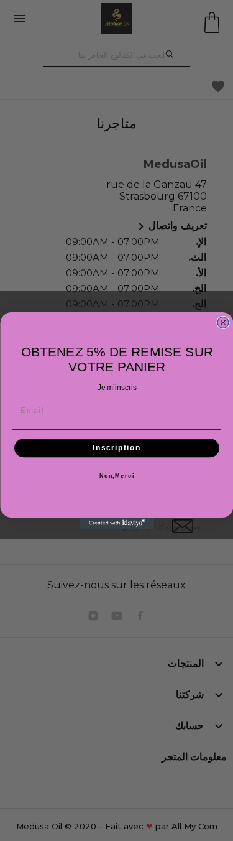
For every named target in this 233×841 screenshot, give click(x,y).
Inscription (116, 448)
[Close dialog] (223, 322)
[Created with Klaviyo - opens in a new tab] (117, 523)
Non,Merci (116, 476)
